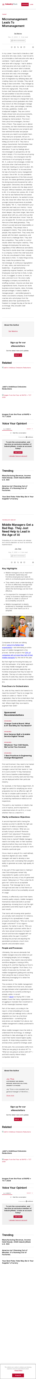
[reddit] (21, 47)
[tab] (7, 429)
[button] (3, 4)
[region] (18, 433)
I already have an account (18, 456)
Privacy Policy (18, 1370)
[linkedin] (15, 47)
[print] (33, 47)
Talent (4, 14)
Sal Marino (18, 33)
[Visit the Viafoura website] (29, 437)
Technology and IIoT (9, 520)
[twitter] (18, 47)
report (11, 997)
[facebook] (12, 47)
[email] (24, 47)
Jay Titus (18, 549)
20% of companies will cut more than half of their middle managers (17, 655)
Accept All (18, 1375)
